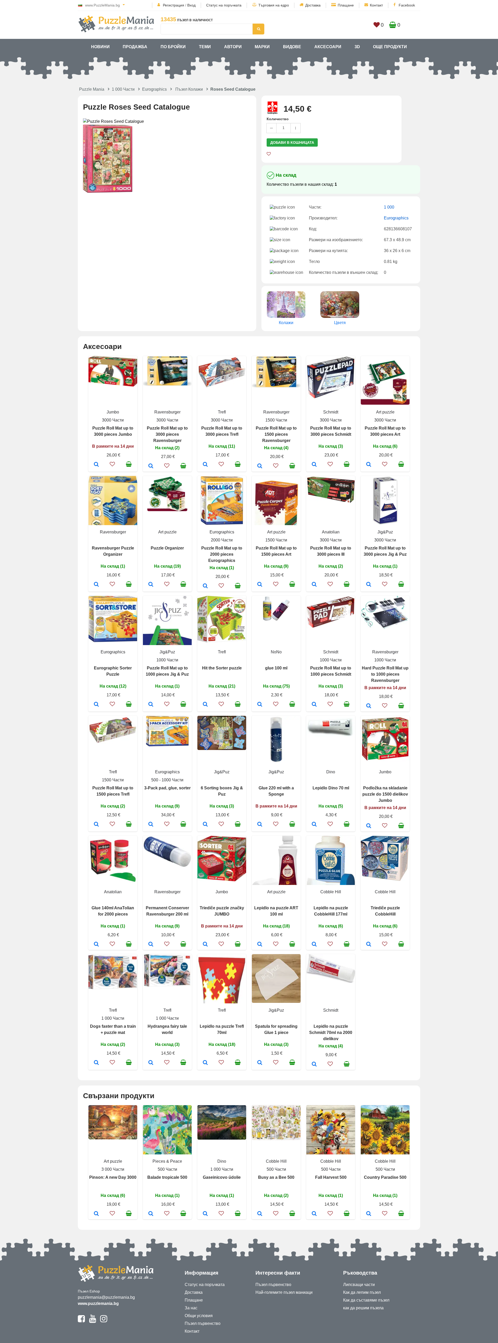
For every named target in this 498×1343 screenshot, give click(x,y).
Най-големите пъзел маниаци (284, 1292)
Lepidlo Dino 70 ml (331, 788)
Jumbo (113, 412)
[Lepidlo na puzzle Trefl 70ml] (205, 1063)
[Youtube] (92, 1321)
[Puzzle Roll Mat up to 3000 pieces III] (314, 584)
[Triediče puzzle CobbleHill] (368, 944)
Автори (233, 47)
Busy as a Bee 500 (276, 1177)
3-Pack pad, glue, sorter (167, 788)
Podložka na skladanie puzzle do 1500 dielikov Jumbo (385, 794)
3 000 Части (112, 1169)
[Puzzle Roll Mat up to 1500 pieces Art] (259, 584)
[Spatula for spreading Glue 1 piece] (259, 1063)
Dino (330, 772)
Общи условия (199, 1315)
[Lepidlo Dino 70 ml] (314, 824)
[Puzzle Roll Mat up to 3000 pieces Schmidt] (314, 464)
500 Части (167, 1169)
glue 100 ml (276, 668)
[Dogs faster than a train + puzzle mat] (96, 1063)
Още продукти (390, 47)
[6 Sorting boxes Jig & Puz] (205, 824)
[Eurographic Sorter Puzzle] (96, 704)
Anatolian (331, 532)
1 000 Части (123, 89)
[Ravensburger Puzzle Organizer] (96, 584)
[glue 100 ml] (259, 704)
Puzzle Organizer (167, 548)
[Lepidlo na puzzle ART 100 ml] (259, 944)
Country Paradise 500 (385, 1177)
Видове (292, 47)
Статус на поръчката (223, 5)
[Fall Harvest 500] (314, 1214)
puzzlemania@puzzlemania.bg (106, 1297)
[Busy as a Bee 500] (259, 1214)
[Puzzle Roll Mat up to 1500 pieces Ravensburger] (259, 466)
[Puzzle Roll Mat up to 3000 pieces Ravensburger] (150, 466)
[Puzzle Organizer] (150, 584)
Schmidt (330, 412)
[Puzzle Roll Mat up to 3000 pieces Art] (368, 464)
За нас (191, 1308)
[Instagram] (103, 1321)
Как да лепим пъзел (362, 1292)
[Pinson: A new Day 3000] (96, 1214)
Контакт (376, 5)
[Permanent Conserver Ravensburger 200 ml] (150, 944)
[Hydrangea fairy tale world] (150, 1063)
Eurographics (154, 89)
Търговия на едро (273, 5)
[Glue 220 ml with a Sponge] (259, 824)
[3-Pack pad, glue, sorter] (150, 824)
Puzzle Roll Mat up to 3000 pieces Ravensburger (167, 434)
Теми (205, 47)
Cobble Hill (330, 892)
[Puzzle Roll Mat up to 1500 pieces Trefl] (96, 824)
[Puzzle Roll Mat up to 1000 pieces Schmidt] (314, 704)
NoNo (276, 652)
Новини (100, 47)
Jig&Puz (385, 532)
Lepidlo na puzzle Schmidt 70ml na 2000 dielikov (330, 1032)
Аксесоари (327, 47)
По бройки (173, 47)
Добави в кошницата (292, 142)
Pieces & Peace (167, 1161)
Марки (262, 47)
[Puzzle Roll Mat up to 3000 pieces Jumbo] (96, 464)
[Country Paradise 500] (368, 1214)
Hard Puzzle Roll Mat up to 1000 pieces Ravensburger (385, 674)
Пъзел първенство (202, 1323)
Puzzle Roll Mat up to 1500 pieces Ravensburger (276, 434)
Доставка (313, 5)
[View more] (112, 385)
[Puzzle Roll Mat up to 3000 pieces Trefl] (205, 464)
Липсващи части (359, 1284)
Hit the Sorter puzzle (222, 668)
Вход (191, 5)
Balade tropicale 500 (167, 1177)
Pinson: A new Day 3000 (112, 1177)
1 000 (389, 207)
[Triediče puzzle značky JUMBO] (205, 944)
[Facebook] (81, 1321)
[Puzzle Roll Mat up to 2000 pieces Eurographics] (205, 586)
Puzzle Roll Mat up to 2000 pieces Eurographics (221, 554)
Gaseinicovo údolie (222, 1177)
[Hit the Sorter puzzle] (205, 704)
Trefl (222, 412)
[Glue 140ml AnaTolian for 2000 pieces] (96, 944)
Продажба (135, 47)
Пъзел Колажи (189, 89)
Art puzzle (385, 412)
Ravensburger (167, 412)
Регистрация (173, 5)
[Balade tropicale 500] (150, 1214)
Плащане (346, 5)
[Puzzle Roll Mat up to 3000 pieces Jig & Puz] (368, 584)
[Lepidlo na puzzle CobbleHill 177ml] (314, 944)
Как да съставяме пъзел (366, 1300)
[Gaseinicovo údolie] (205, 1214)
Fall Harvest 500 (331, 1177)
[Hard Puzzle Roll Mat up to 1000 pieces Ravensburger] (368, 706)
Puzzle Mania (91, 89)
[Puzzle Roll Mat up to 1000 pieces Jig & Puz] (150, 704)
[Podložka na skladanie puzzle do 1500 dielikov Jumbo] (368, 826)
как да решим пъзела (363, 1308)
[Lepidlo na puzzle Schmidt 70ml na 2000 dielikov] (314, 1064)
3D (357, 47)
